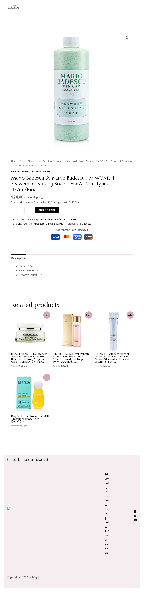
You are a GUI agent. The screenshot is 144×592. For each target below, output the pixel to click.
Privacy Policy (107, 480)
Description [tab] (18, 258)
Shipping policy (107, 517)
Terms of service (107, 539)
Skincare (50, 223)
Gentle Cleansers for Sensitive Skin (39, 161)
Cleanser (23, 223)
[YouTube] (135, 520)
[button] (127, 38)
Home (14, 161)
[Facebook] (135, 511)
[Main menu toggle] (136, 6)
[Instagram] (135, 516)
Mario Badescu (37, 223)
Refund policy (107, 498)
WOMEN (60, 223)
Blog (107, 555)
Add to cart (46, 210)
